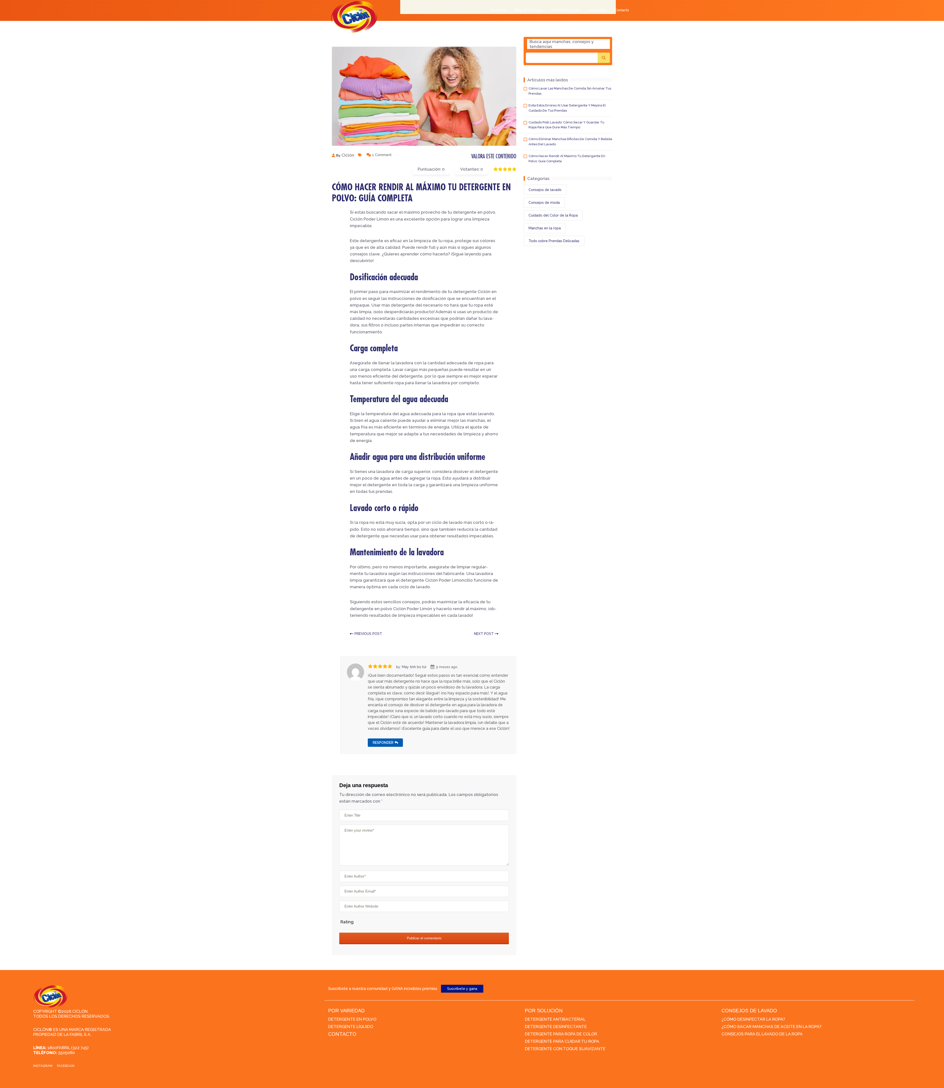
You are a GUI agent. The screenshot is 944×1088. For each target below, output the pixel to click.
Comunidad (597, 10)
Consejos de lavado (545, 190)
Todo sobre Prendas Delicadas (554, 241)
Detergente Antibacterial (555, 1019)
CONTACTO (342, 1034)
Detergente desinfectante (556, 1026)
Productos (498, 10)
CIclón (347, 155)
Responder (383, 743)
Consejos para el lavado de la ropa (762, 1033)
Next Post (484, 634)
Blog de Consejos (529, 10)
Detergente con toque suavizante (565, 1048)
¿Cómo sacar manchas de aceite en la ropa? (772, 1026)
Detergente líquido (350, 1026)
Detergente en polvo (352, 1019)
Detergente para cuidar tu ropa (562, 1041)
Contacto (621, 10)
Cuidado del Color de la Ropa (553, 215)
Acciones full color (565, 10)
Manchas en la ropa (545, 228)
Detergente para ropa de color (561, 1033)
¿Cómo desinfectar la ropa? (753, 1019)
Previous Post (368, 634)
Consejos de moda (544, 203)
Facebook (65, 1066)
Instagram (42, 1066)
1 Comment (382, 155)
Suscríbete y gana (462, 989)
